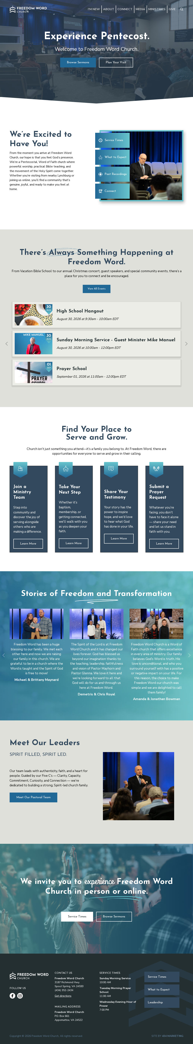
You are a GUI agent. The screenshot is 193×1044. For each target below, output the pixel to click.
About (108, 9)
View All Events (97, 288)
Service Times (114, 140)
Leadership (155, 1002)
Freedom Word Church (28, 9)
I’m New (94, 9)
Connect (124, 9)
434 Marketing (172, 1036)
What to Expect (115, 157)
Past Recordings (116, 174)
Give (172, 9)
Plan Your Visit (116, 62)
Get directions (63, 996)
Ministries (156, 9)
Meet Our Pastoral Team (33, 797)
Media (140, 9)
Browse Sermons (78, 62)
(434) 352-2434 (64, 990)
